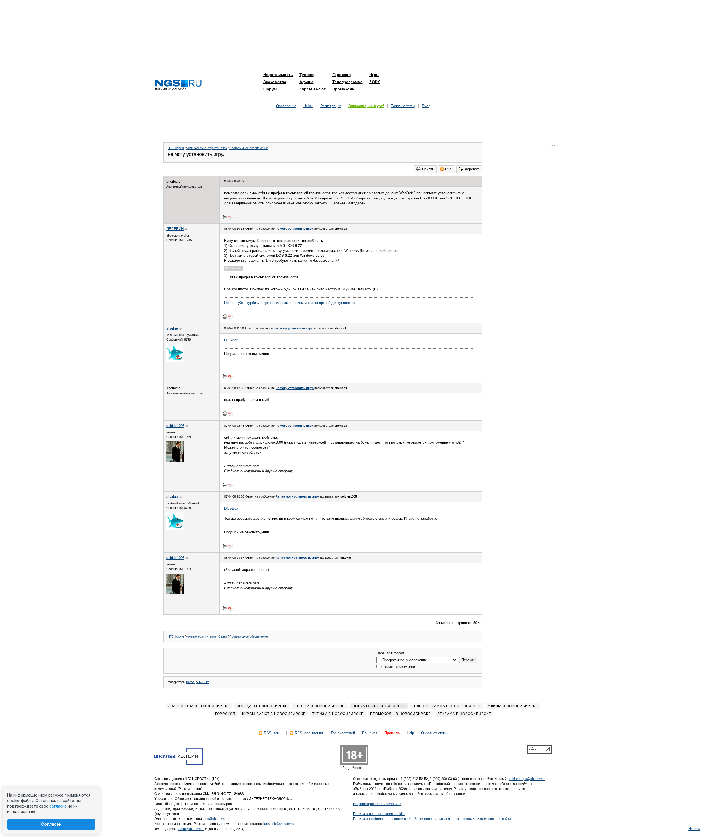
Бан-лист (369, 733)
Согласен (51, 824)
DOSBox (231, 340)
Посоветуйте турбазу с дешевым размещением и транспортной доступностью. (290, 303)
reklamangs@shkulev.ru (527, 779)
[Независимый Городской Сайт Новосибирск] (178, 85)
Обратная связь (434, 733)
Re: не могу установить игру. (297, 496)
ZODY (374, 82)
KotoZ (190, 682)
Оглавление (286, 106)
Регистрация (330, 106)
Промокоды (343, 89)
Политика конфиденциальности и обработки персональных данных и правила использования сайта (432, 819)
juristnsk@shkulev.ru (278, 824)
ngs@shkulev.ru (216, 819)
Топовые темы (403, 106)
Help (410, 733)
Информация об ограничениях (377, 804)
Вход (426, 106)
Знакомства (274, 82)
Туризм (306, 74)
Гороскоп (341, 74)
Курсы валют (312, 89)
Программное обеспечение (248, 148)
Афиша (306, 82)
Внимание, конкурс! (366, 106)
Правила (392, 733)
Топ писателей (343, 733)
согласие (58, 806)
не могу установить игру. (295, 228)
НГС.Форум (176, 148)
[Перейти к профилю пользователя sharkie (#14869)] (175, 361)
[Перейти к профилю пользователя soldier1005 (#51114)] (175, 460)
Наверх (694, 829)
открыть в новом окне (398, 667)
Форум (270, 89)
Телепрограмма (347, 82)
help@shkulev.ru (191, 829)
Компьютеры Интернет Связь (206, 148)
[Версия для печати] (225, 217)
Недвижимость (278, 74)
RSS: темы (273, 733)
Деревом (472, 169)
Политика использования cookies (379, 814)
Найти (308, 106)
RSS (449, 169)
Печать (428, 169)
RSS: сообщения (309, 733)
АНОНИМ (202, 682)
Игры (374, 74)
